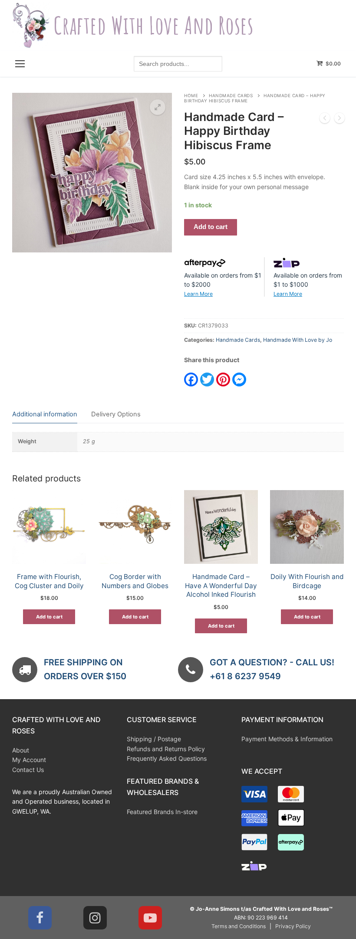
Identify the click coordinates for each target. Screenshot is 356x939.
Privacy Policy (293, 926)
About (20, 750)
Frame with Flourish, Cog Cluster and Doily (49, 581)
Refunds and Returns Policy (166, 749)
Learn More (198, 294)
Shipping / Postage (154, 739)
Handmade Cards (231, 95)
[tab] (44, 414)
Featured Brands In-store (162, 811)
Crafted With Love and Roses (153, 25)
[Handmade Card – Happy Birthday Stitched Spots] (325, 119)
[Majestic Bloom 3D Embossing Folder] (339, 119)
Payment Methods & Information (287, 739)
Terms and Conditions (238, 926)
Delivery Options (116, 414)
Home (191, 95)
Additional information (44, 414)
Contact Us (28, 769)
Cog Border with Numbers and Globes (135, 581)
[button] (157, 107)
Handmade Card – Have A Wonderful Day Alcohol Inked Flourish (221, 586)
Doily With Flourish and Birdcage (307, 581)
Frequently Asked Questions (167, 758)
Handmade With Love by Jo (297, 340)
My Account (29, 759)
